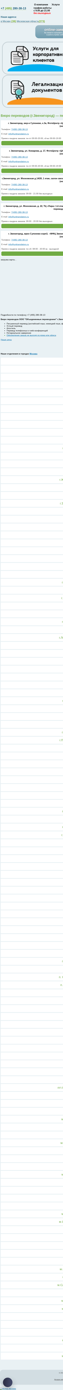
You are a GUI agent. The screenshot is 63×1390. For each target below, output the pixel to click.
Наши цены (6, 339)
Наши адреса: (9, 17)
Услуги (56, 4)
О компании (41, 4)
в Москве (8, 21)
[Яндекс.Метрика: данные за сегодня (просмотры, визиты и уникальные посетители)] (8, 1389)
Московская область (31, 21)
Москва (33, 354)
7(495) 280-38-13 (19, 129)
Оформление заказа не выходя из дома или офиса (31, 335)
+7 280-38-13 (13, 8)
